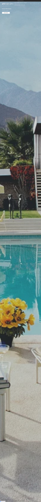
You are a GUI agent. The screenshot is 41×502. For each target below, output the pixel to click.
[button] (35, 4)
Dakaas (4, 501)
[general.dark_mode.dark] (34, 4)
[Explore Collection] (20, 252)
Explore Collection (6, 12)
